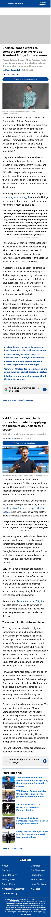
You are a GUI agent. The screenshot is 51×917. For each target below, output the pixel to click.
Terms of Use (37, 879)
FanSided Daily (9, 875)
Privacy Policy (8, 879)
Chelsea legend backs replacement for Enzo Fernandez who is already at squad (25, 348)
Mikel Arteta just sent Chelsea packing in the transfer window (25, 377)
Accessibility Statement (13, 888)
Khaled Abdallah (13, 70)
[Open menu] (3, 3)
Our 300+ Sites (38, 870)
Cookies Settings (10, 893)
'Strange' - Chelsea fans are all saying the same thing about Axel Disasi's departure (25, 370)
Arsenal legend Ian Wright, (29, 601)
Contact (6, 870)
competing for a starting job (15, 197)
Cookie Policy (8, 884)
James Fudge (11, 438)
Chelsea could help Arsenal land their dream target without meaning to (23, 363)
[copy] (17, 74)
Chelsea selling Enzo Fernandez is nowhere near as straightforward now (24, 356)
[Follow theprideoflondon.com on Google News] (45, 389)
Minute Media (14, 900)
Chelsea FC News (16, 848)
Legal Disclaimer (39, 884)
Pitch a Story (37, 875)
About (5, 865)
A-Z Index (35, 888)
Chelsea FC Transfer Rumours (21, 400)
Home (4, 400)
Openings (35, 865)
